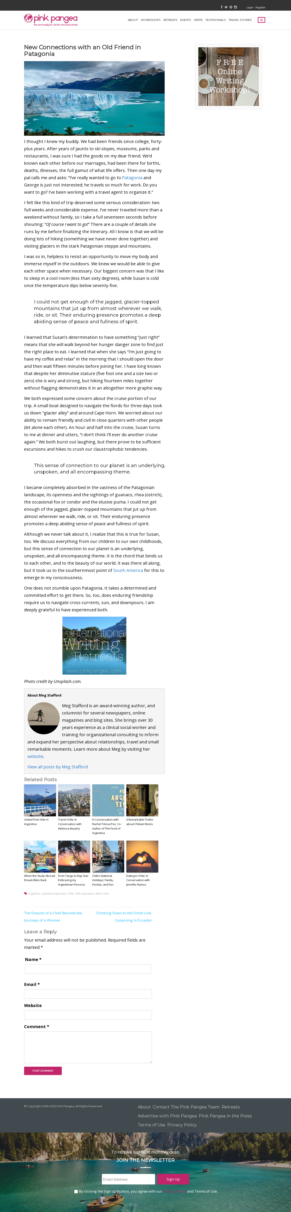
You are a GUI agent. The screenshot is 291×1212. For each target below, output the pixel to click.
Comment (36, 1026)
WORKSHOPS (151, 20)
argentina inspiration (53, 893)
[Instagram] (235, 7)
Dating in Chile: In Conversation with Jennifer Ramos (138, 880)
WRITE (198, 20)
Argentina (34, 893)
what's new (102, 893)
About (133, 20)
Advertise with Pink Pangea (167, 1115)
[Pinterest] (230, 7)
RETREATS (170, 20)
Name (33, 959)
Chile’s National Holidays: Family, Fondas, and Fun (103, 880)
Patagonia (132, 177)
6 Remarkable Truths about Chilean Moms (139, 822)
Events (185, 20)
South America (128, 570)
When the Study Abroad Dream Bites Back (39, 878)
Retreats (231, 1107)
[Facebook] (222, 7)
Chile (71, 893)
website (35, 756)
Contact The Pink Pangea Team (186, 1107)
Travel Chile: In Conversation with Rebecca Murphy (70, 824)
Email (32, 984)
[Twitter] (226, 7)
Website (33, 1005)
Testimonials (215, 20)
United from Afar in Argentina (36, 822)
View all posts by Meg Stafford (57, 767)
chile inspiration (84, 893)
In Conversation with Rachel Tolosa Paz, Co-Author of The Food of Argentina (106, 826)
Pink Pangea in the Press (225, 1115)
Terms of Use (151, 1124)
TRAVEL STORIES (240, 20)
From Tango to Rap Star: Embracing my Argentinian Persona (73, 880)
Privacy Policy (182, 1124)
